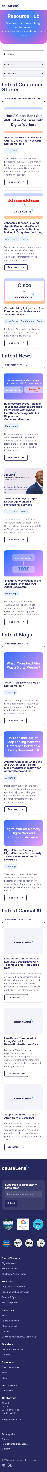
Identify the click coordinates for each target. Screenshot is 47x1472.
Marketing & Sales (10, 1302)
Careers (6, 1354)
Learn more (14, 997)
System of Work (9, 1268)
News (4, 1372)
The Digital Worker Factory (14, 1274)
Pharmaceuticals (10, 1326)
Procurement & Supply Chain (15, 1291)
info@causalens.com (12, 1419)
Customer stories (10, 1367)
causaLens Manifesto (12, 1349)
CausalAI (6, 1449)
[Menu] (42, 5)
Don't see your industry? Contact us (19, 1336)
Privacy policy (8, 1434)
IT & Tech (6, 1331)
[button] (4, 1465)
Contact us (7, 1390)
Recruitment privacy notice (15, 1444)
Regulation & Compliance (14, 1286)
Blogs (4, 1378)
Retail (4, 1315)
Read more (13, 181)
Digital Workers (9, 1263)
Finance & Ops (9, 1297)
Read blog (13, 720)
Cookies (6, 1439)
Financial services (10, 1320)
